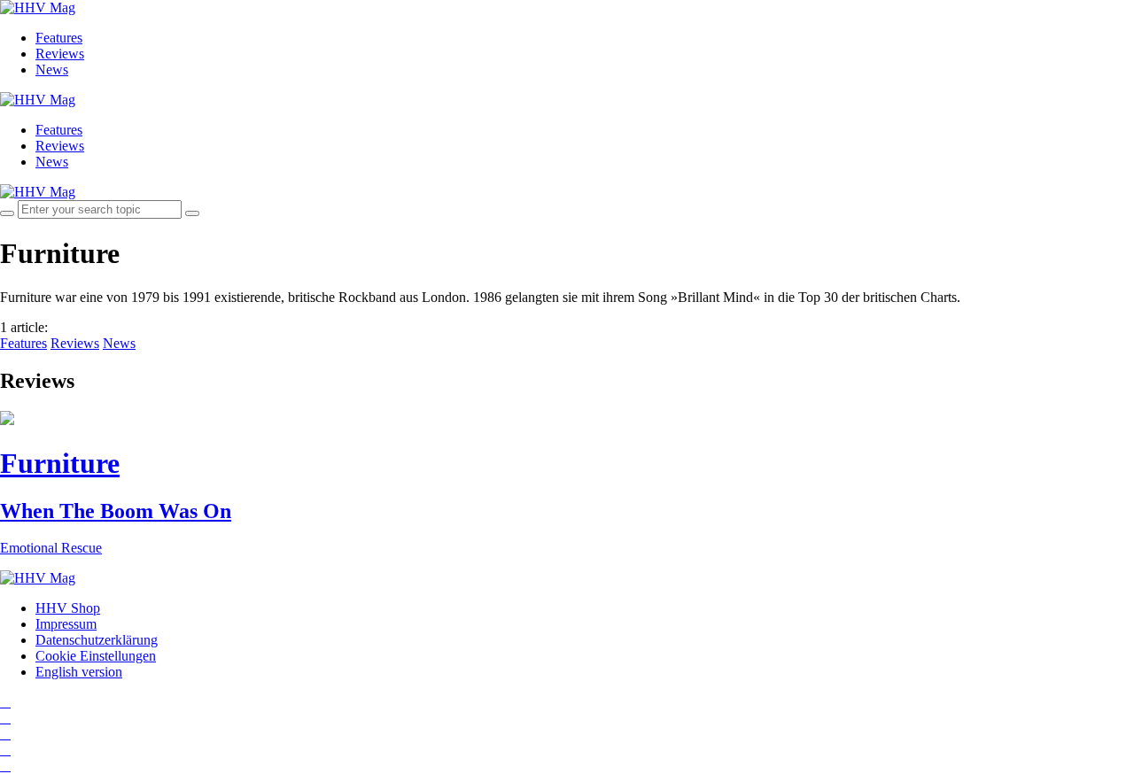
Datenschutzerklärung (96, 639)
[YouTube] (5, 733)
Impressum (66, 623)
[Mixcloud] (5, 749)
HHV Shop (67, 607)
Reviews (59, 53)
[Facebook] (5, 717)
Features (58, 37)
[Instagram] (5, 701)
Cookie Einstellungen (95, 655)
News (51, 69)
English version (78, 671)
